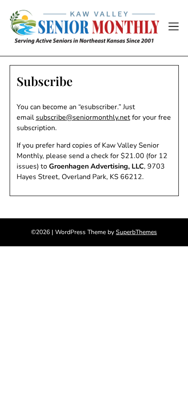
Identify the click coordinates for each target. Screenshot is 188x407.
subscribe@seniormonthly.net (83, 117)
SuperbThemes (136, 232)
